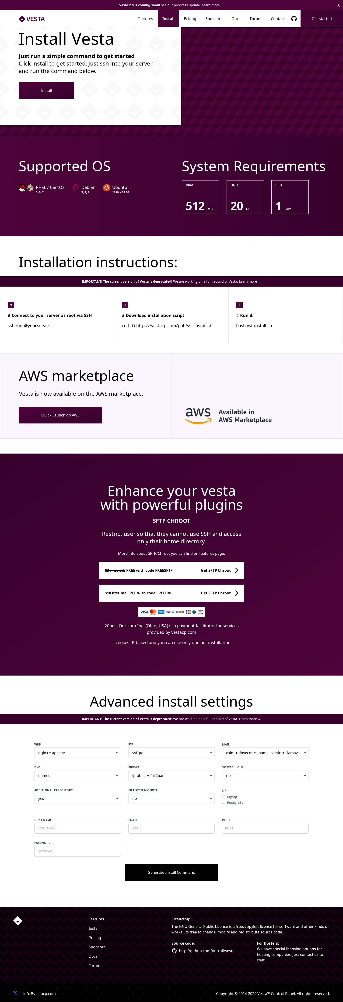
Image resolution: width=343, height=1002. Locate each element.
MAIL (226, 744)
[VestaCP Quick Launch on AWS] (257, 415)
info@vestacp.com (39, 993)
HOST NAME (43, 820)
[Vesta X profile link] (15, 993)
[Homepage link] (17, 921)
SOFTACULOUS (232, 767)
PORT (226, 820)
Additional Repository (53, 790)
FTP (131, 744)
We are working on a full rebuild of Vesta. (171, 281)
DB (224, 790)
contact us (309, 954)
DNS (37, 767)
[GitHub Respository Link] (294, 18)
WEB (37, 744)
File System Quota (143, 790)
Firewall (135, 767)
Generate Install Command (171, 872)
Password (42, 843)
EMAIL (133, 820)
